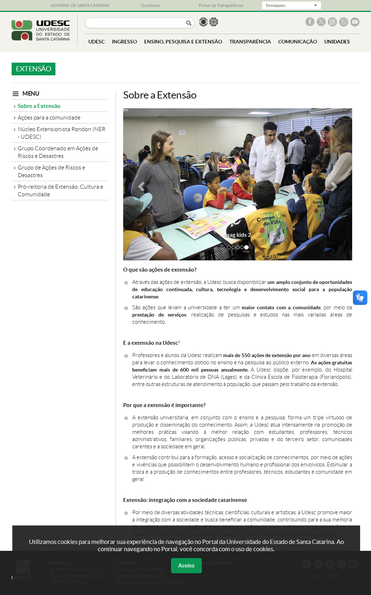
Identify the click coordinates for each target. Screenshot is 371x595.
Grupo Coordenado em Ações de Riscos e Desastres (58, 152)
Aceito (186, 565)
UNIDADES (337, 42)
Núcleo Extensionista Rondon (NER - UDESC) (61, 133)
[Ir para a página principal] (41, 38)
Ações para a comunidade (49, 117)
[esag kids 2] (237, 184)
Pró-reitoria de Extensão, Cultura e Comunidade (60, 190)
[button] (140, 184)
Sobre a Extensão (39, 106)
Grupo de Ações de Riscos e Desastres (51, 171)
